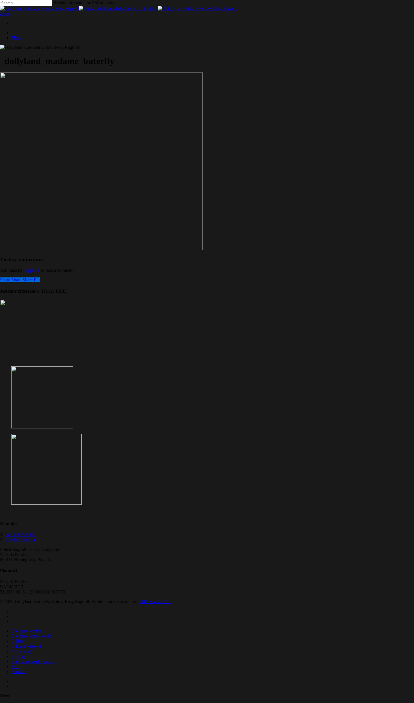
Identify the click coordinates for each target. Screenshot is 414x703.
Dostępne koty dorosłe (31, 636)
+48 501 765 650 (20, 534)
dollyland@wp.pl (20, 539)
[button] (5, 13)
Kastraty (18, 656)
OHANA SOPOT (155, 601)
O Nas (17, 641)
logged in (31, 270)
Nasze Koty (21, 651)
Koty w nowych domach (33, 661)
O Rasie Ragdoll (26, 646)
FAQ (15, 666)
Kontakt (18, 671)
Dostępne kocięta (26, 630)
